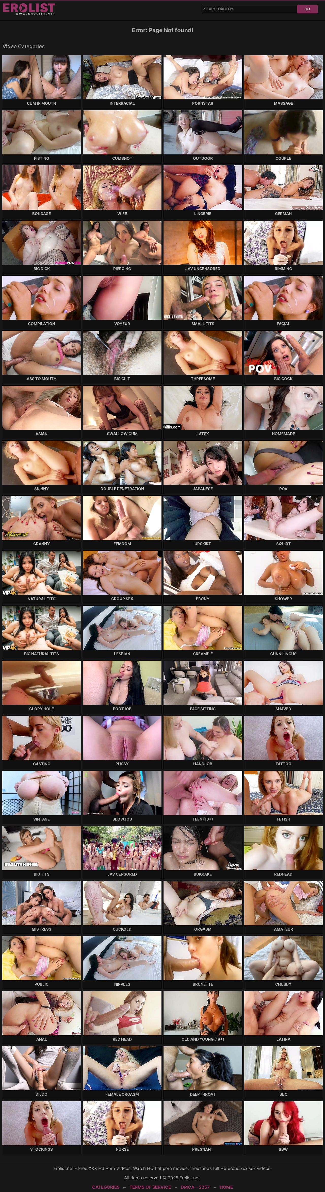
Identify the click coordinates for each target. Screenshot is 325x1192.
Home (226, 1187)
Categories (106, 1187)
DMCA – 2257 (195, 1187)
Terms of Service (150, 1187)
